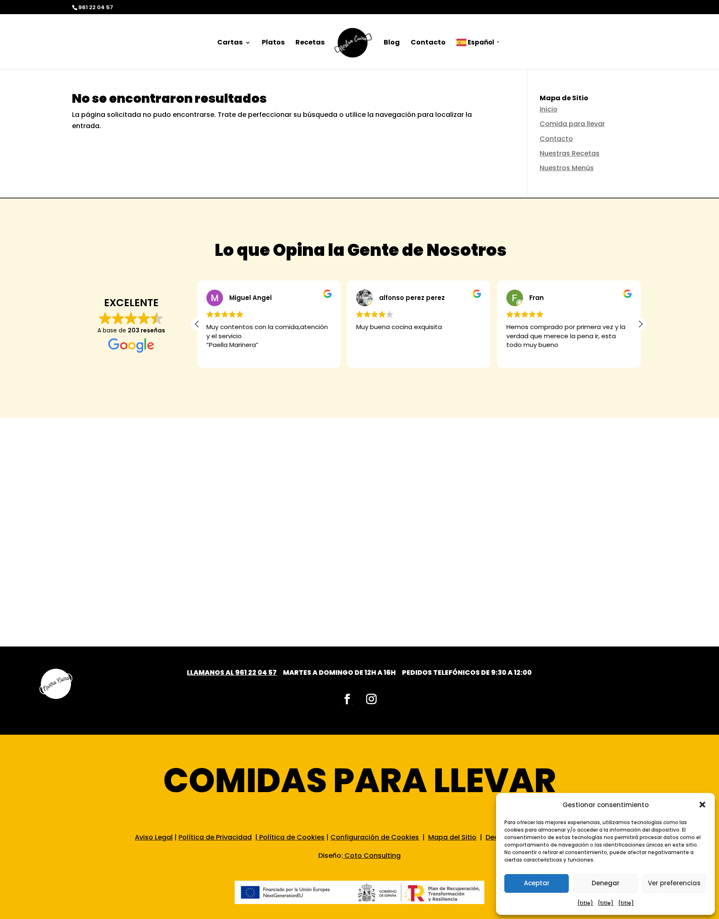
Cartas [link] (230, 43)
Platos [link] (273, 43)
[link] (353, 45)
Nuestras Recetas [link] (570, 153)
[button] (702, 804)
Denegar (606, 883)
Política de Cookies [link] (291, 837)
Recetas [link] (310, 43)
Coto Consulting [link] (373, 855)
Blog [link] (392, 43)
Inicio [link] (549, 109)
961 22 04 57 (256, 672)
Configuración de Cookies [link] (374, 837)
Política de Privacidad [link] (215, 837)
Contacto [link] (428, 43)
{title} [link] (585, 903)
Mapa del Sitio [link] (452, 837)
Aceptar (537, 883)
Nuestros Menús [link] (567, 168)
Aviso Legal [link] (154, 837)
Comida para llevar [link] (572, 124)
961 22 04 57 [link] (95, 7)
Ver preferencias (674, 883)
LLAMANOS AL (211, 672)
